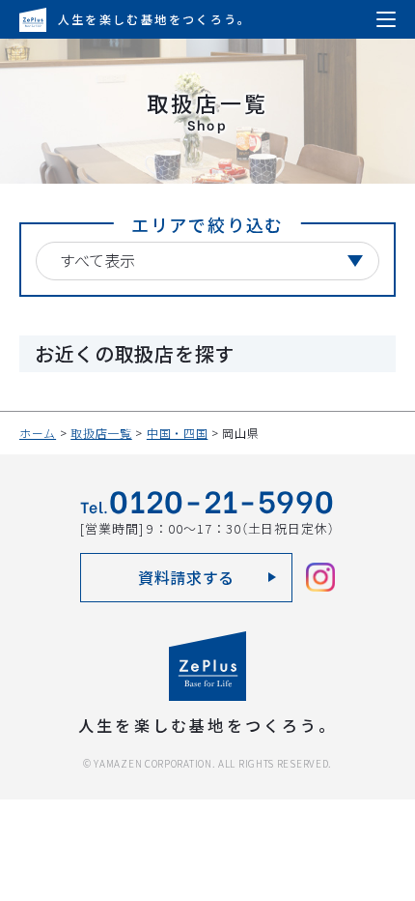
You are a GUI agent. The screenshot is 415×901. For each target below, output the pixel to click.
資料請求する (186, 577)
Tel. (207, 503)
